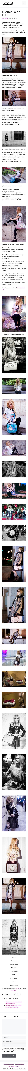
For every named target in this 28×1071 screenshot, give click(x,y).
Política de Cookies (19, 1064)
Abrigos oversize (10, 1003)
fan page (13, 990)
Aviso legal (11, 1066)
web (17, 988)
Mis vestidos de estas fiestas (13, 1002)
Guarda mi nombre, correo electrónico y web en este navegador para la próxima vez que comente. (14, 1050)
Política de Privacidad (9, 1064)
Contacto (17, 1066)
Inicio (3, 18)
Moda (6, 18)
